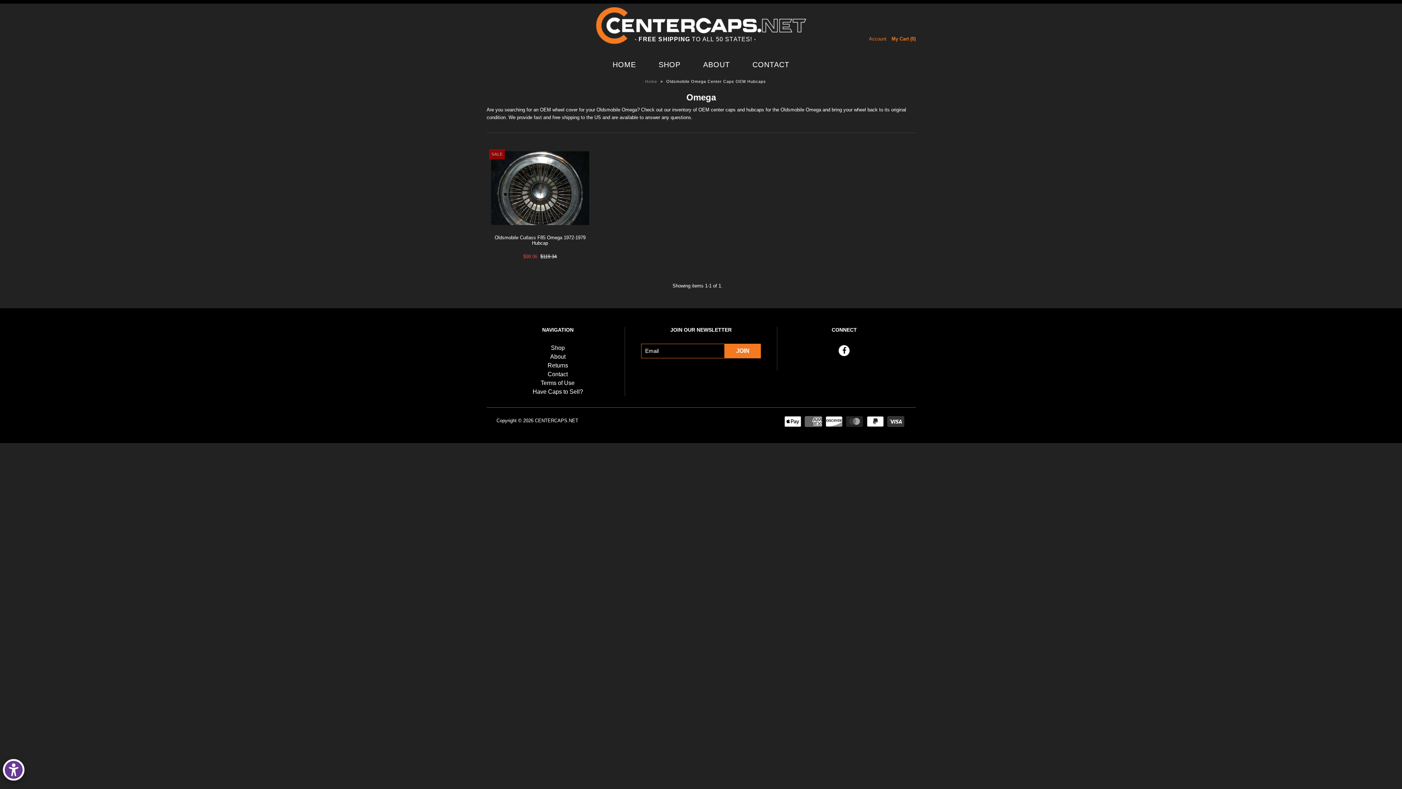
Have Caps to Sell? (558, 392)
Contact (770, 65)
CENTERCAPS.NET (556, 420)
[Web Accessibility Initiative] (13, 770)
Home (624, 65)
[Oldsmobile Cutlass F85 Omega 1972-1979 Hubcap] (540, 230)
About (716, 65)
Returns (558, 365)
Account (877, 39)
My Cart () (904, 39)
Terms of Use (558, 383)
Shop (670, 65)
